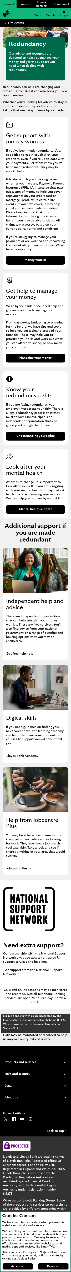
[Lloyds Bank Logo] (6, 13)
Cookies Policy (26, 1258)
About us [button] (20, 1098)
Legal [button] (17, 1086)
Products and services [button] (29, 1062)
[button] (64, 13)
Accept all (17, 1266)
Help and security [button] (26, 1074)
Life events (16, 23)
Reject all (53, 1266)
